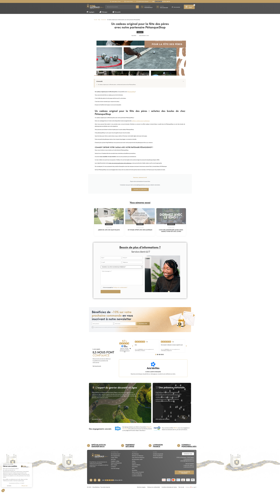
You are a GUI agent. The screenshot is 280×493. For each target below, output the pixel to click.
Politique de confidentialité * (120, 287)
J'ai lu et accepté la (115, 287)
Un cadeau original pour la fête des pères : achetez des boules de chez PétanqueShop (117, 84)
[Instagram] (95, 480)
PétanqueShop (131, 91)
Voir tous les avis (97, 366)
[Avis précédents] (133, 346)
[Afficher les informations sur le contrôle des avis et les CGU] (130, 348)
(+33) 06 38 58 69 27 (189, 459)
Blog (99, 19)
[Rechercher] (137, 6)
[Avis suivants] (186, 346)
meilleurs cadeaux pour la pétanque (140, 120)
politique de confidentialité (124, 327)
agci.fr (195, 487)
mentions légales (134, 327)
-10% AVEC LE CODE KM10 (140, 189)
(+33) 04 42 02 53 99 (189, 467)
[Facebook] (91, 480)
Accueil (95, 19)
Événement (103, 19)
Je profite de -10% (143, 323)
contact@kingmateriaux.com (187, 460)
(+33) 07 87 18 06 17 (189, 465)
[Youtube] (99, 480)
